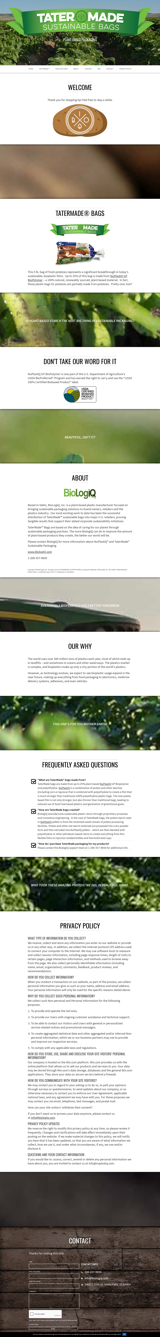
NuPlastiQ (105, 784)
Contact (110, 69)
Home (31, 69)
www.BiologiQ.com (40, 552)
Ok (124, 1334)
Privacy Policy (125, 69)
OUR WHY (88, 69)
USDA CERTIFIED (61, 69)
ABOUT (76, 69)
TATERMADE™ (44, 69)
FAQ (99, 69)
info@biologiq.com (43, 1118)
